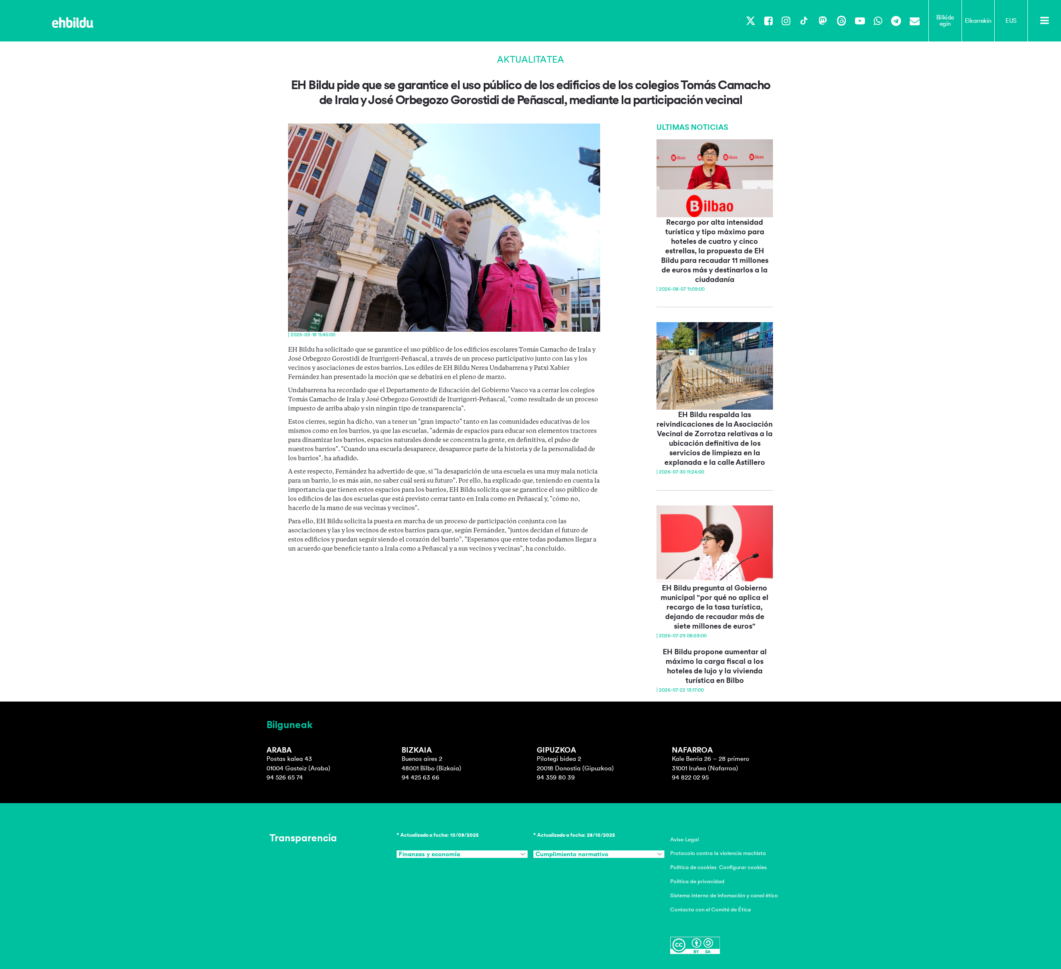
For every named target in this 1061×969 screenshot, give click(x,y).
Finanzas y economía (429, 854)
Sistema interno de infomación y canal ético (724, 895)
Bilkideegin (945, 20)
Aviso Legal (684, 839)
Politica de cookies (693, 867)
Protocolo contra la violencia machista (718, 853)
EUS (1011, 20)
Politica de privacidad (697, 881)
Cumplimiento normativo (571, 854)
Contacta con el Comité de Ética (710, 909)
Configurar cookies (743, 867)
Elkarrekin (978, 20)
